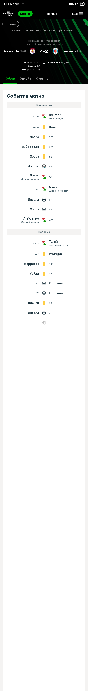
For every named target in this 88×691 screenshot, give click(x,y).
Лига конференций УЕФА (8, 13)
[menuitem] (29, 14)
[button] (77, 14)
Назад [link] (12, 23)
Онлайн (25, 78)
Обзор (10, 78)
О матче (42, 78)
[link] (25, 14)
